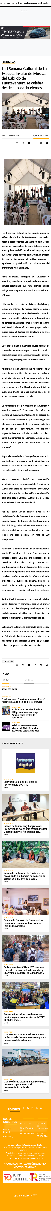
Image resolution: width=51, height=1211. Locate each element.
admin (6, 787)
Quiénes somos (7, 1130)
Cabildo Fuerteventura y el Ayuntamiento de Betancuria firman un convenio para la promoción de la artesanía (25, 1037)
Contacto (8, 1137)
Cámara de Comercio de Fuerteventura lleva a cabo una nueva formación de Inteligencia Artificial (23, 923)
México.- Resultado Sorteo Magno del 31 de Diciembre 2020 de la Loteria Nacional (25, 728)
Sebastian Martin (10, 136)
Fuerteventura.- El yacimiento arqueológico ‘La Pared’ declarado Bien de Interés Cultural (24, 700)
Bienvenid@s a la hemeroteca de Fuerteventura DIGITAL (20, 783)
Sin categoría (8, 661)
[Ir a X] (28, 1108)
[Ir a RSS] (41, 1108)
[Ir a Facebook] (23, 1108)
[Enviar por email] (17, 143)
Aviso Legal (26, 1123)
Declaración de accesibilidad (27, 1131)
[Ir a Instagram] (32, 1108)
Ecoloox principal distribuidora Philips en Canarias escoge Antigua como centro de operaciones (27, 713)
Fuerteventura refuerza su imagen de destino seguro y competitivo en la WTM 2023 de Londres (24, 1017)
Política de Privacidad (42, 1126)
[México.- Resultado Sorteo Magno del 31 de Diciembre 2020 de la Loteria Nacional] (6, 726)
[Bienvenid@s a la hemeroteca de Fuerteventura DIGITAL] (25, 762)
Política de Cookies (42, 1134)
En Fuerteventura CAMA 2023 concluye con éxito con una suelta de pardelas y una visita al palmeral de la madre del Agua (24, 971)
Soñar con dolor (9, 688)
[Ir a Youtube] (37, 1108)
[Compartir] (23, 143)
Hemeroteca (8, 62)
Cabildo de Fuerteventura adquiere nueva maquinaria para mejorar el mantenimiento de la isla (25, 1084)
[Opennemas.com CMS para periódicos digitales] (25, 1196)
